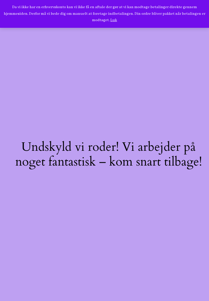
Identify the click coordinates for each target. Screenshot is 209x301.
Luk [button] (113, 20)
